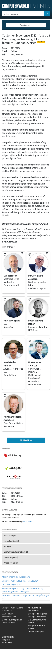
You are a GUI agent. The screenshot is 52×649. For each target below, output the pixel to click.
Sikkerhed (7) (10, 535)
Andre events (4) (11, 562)
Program (6, 639)
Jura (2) (7, 546)
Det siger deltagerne (37, 613)
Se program (26, 440)
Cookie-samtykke (36, 631)
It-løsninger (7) (11, 557)
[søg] (47, 13)
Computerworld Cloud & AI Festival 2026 (20, 580)
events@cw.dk (15, 619)
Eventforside (8, 636)
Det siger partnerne (37, 616)
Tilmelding (7, 642)
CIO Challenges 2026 (11, 584)
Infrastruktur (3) (11, 541)
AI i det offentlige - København (16, 576)
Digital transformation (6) (16, 551)
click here (27, 521)
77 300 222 (14, 616)
